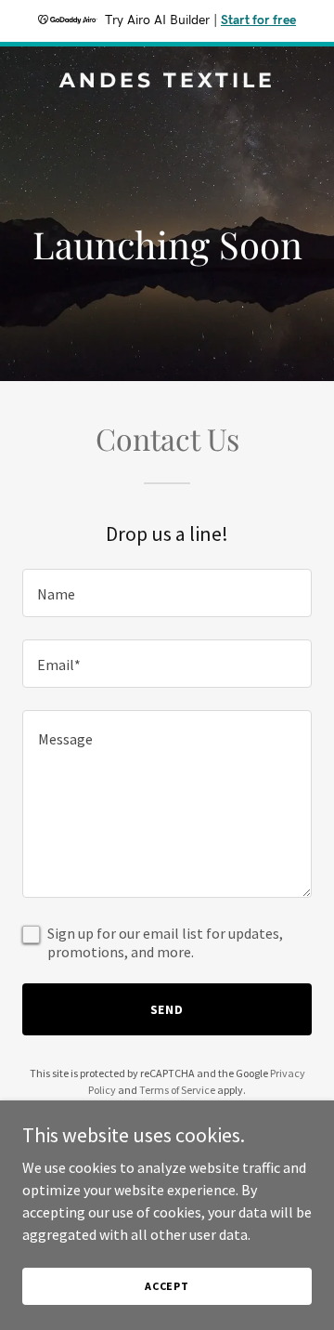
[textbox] (167, 593)
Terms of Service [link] (177, 1090)
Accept (167, 1286)
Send (167, 1009)
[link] (167, 81)
